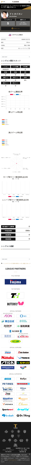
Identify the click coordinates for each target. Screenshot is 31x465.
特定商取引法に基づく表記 (23, 448)
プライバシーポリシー (8, 450)
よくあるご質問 (23, 450)
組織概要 (8, 448)
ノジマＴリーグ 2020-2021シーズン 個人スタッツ (17, 263)
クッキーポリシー (12, 460)
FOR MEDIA (8, 451)
